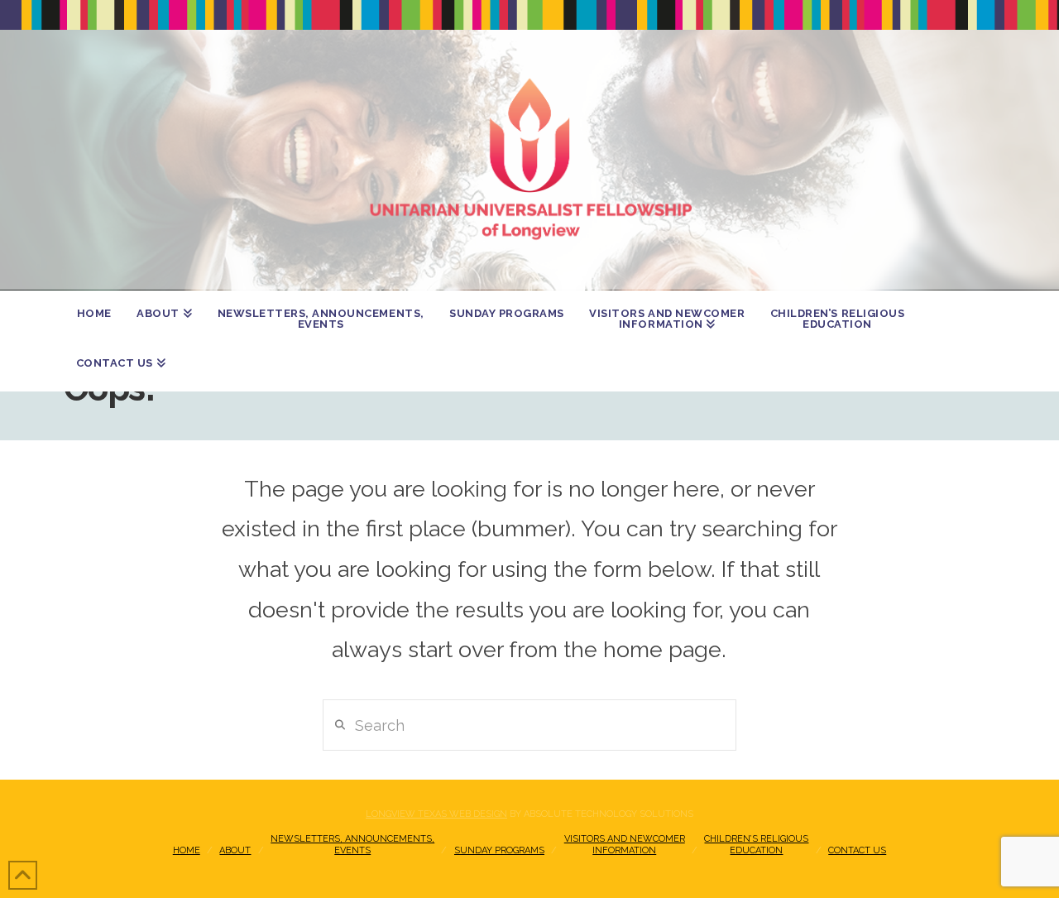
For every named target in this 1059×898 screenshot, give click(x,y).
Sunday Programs (499, 850)
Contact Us (857, 850)
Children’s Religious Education (756, 844)
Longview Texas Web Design (436, 814)
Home (186, 850)
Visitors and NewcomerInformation (624, 844)
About (235, 850)
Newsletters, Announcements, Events (352, 844)
